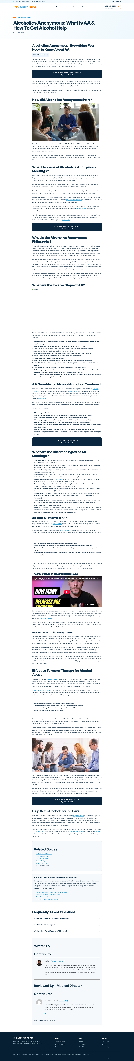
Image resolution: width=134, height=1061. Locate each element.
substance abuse (52, 679)
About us (81, 1041)
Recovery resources (60, 1046)
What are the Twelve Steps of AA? (46, 925)
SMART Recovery (64, 530)
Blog (83, 7)
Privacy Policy (86, 1054)
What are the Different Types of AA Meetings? (50, 931)
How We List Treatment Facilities (63, 1054)
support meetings (78, 816)
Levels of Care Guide (42, 858)
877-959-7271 (110, 6)
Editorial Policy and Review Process (44, 1054)
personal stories (81, 208)
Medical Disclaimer (42, 863)
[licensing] (46, 1013)
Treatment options (60, 1041)
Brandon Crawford (58, 961)
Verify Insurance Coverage (44, 854)
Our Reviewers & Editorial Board (27, 1054)
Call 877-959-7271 (116, 1)
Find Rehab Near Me (42, 856)
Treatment (59, 7)
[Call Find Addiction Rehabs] (119, 7)
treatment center (46, 618)
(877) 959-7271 (68, 75)
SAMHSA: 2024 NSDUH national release (48, 894)
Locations (67, 7)
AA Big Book (58, 479)
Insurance (76, 7)
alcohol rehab (42, 398)
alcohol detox (73, 391)
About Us (15, 1054)
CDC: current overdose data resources (48, 899)
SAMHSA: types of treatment (45, 897)
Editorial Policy (40, 861)
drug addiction (57, 524)
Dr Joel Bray (63, 1001)
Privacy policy (105, 1046)
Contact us (104, 1044)
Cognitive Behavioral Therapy (41, 690)
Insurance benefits (60, 1044)
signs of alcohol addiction (74, 200)
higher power (88, 264)
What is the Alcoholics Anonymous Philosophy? (51, 918)
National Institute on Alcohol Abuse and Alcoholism (52, 892)
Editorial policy (82, 1044)
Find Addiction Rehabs (77, 831)
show (46, 55)
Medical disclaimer (83, 1046)
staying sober (66, 220)
